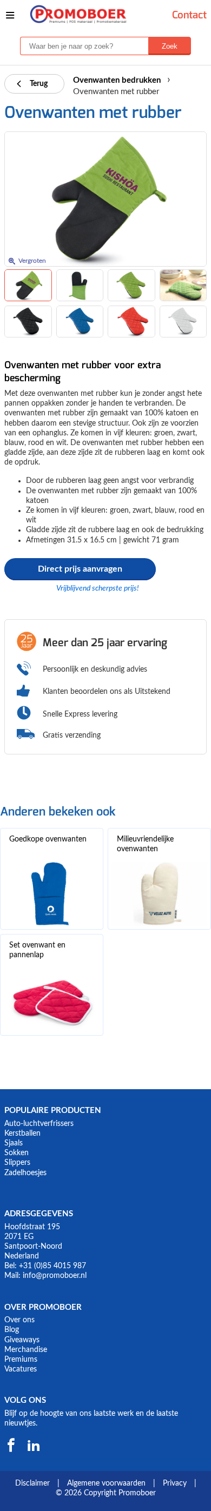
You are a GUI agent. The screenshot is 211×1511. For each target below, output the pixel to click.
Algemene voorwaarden (106, 1483)
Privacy (175, 1483)
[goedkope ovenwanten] (52, 894)
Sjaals (13, 1143)
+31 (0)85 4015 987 (52, 1266)
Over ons (19, 1320)
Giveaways (21, 1340)
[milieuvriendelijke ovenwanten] (159, 894)
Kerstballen (22, 1133)
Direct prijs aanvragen (80, 569)
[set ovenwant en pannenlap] (52, 1000)
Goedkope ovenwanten (48, 839)
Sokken (16, 1153)
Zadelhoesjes (25, 1173)
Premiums (20, 1359)
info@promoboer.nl (55, 1276)
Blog (11, 1330)
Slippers (17, 1163)
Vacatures (20, 1369)
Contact (189, 15)
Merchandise (25, 1350)
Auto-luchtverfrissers (39, 1124)
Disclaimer (32, 1483)
